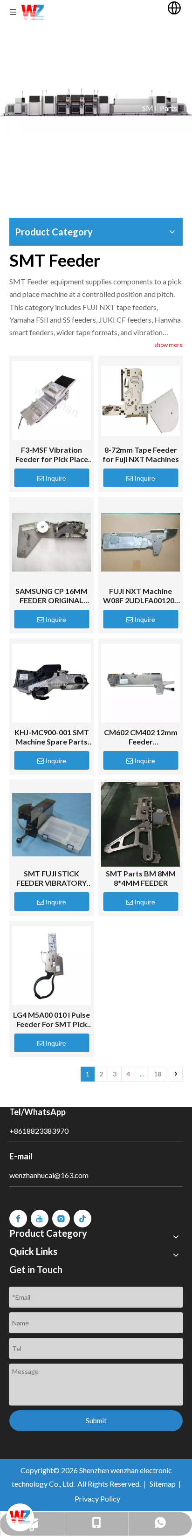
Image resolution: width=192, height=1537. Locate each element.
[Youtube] (39, 1218)
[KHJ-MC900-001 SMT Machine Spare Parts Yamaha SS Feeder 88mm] (51, 683)
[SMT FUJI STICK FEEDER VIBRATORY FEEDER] (51, 824)
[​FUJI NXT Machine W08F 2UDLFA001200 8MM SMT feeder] (140, 542)
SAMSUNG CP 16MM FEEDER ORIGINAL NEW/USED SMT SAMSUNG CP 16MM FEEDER (51, 595)
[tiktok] (82, 1218)
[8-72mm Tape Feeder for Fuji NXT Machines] (140, 400)
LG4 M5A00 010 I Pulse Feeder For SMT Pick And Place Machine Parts (51, 1019)
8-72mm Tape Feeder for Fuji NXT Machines (141, 454)
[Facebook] (18, 1218)
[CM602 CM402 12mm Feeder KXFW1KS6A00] (140, 683)
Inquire (56, 478)
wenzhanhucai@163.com (49, 1175)
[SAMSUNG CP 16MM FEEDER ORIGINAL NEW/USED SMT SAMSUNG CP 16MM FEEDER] (51, 542)
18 (157, 1074)
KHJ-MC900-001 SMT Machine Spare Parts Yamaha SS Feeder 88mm (51, 737)
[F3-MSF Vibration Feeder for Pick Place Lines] (51, 400)
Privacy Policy (97, 1498)
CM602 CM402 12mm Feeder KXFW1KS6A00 (141, 737)
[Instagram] (61, 1218)
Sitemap (163, 1483)
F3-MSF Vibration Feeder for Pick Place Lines (51, 454)
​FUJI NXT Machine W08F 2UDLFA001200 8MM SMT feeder (140, 595)
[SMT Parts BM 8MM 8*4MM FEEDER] (140, 824)
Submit (96, 1420)
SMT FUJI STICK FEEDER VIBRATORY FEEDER (51, 878)
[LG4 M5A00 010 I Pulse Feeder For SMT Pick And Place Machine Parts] (51, 966)
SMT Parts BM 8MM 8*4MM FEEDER (141, 878)
